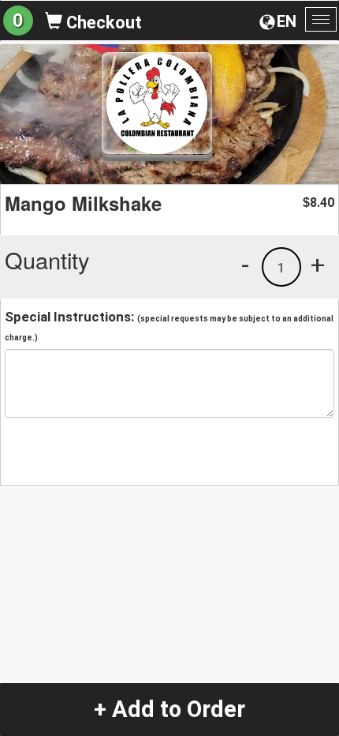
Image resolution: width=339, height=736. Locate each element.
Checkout (102, 22)
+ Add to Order (169, 709)
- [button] (245, 265)
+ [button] (318, 265)
